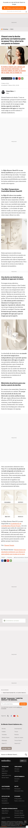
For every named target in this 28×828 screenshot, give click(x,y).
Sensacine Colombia (19, 815)
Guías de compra (18, 737)
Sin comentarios (7, 78)
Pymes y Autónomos (19, 800)
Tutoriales (4, 734)
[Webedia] (6, 762)
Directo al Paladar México (6, 818)
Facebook (14, 78)
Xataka (3, 768)
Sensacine (16, 778)
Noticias (16, 734)
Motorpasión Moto (18, 791)
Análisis (4, 731)
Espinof (16, 781)
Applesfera (4, 773)
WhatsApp (5, 29)
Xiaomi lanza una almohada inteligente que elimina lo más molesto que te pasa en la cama (13, 552)
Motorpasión (17, 788)
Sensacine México (18, 813)
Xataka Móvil (5, 771)
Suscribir (23, 704)
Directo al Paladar (6, 788)
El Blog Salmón (18, 798)
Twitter (17, 78)
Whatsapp (4, 740)
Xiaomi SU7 (17, 743)
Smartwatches (18, 728)
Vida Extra (16, 771)
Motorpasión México (19, 817)
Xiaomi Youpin (9, 545)
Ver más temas (6, 748)
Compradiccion (5, 803)
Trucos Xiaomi (18, 740)
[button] (11, 91)
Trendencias (5, 798)
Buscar (26, 754)
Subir (22, 760)
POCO (11, 29)
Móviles (4, 728)
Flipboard (19, 78)
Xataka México (5, 810)
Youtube (14, 715)
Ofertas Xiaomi (5, 737)
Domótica (9, 557)
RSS (17, 715)
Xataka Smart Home (6, 775)
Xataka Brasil (5, 813)
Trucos (16, 731)
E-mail (22, 78)
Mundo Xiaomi (5, 777)
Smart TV (4, 743)
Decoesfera (4, 800)
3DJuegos (16, 768)
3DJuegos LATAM (18, 810)
